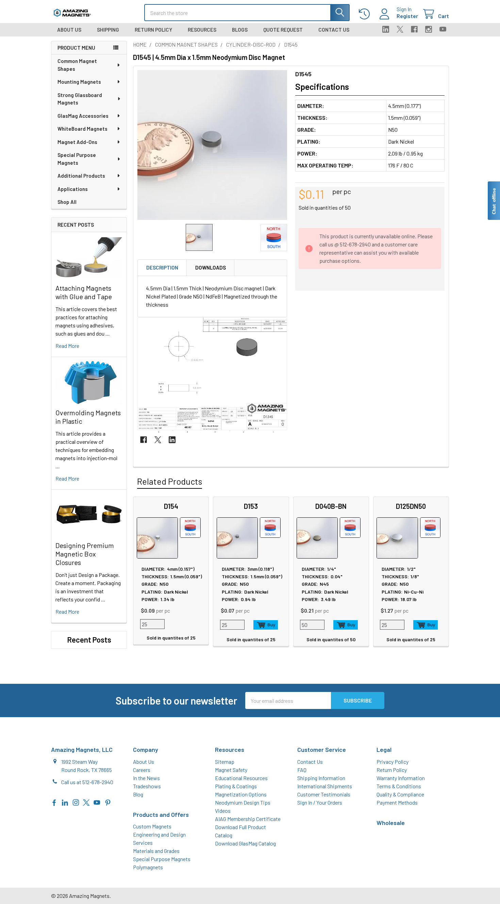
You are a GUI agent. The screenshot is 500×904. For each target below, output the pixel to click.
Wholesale (391, 822)
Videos (223, 810)
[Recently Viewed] (366, 14)
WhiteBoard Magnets (82, 129)
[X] (400, 29)
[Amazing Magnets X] (86, 801)
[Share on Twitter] (158, 440)
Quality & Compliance (400, 794)
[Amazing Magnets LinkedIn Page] (65, 801)
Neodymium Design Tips (242, 802)
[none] (212, 145)
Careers (141, 769)
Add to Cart (265, 625)
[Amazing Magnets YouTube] (97, 801)
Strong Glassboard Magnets (79, 99)
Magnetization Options (241, 794)
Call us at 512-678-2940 (87, 782)
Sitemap (224, 761)
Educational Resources (241, 778)
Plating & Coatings (236, 786)
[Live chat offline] (493, 201)
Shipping (108, 30)
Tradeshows (147, 786)
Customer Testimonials (323, 794)
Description (162, 267)
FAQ (301, 769)
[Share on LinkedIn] (172, 440)
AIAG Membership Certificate (248, 819)
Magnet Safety (231, 769)
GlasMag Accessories (83, 116)
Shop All (67, 202)
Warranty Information (401, 778)
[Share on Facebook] (143, 440)
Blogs (240, 30)
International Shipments (324, 786)
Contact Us (333, 30)
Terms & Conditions (399, 786)
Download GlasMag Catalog (245, 843)
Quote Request (283, 30)
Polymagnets (148, 867)
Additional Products (81, 176)
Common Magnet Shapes (77, 65)
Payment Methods (397, 802)
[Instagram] (428, 29)
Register (407, 16)
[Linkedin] (386, 29)
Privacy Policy (393, 761)
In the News (146, 778)
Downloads (210, 267)
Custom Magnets (152, 826)
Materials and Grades (156, 851)
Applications (72, 189)
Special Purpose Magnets (76, 159)
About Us (69, 30)
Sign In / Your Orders (319, 802)
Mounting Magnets (79, 82)
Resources (202, 30)
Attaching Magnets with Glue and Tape (83, 292)
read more (67, 345)
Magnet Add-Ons (77, 142)
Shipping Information (321, 778)
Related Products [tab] (169, 481)
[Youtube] (443, 29)
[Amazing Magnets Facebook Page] (54, 801)
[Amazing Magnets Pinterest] (107, 801)
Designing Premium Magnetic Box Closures (84, 553)
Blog (138, 794)
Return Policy (153, 30)
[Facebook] (414, 29)
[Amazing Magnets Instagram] (75, 801)
